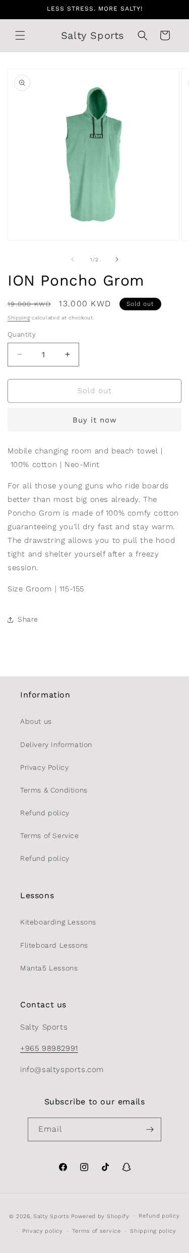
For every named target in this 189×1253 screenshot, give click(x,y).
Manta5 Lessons (49, 968)
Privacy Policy (44, 767)
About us (36, 721)
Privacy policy (42, 1231)
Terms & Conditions (54, 790)
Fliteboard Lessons (54, 945)
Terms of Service (49, 835)
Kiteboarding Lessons (58, 922)
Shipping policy (153, 1231)
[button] (20, 35)
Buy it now (95, 420)
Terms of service (96, 1231)
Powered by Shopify (100, 1216)
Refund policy (45, 813)
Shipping (19, 317)
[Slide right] (117, 259)
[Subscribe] (150, 1129)
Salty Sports (52, 1216)
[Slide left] (72, 259)
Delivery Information (56, 744)
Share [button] (28, 619)
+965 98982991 (49, 1048)
